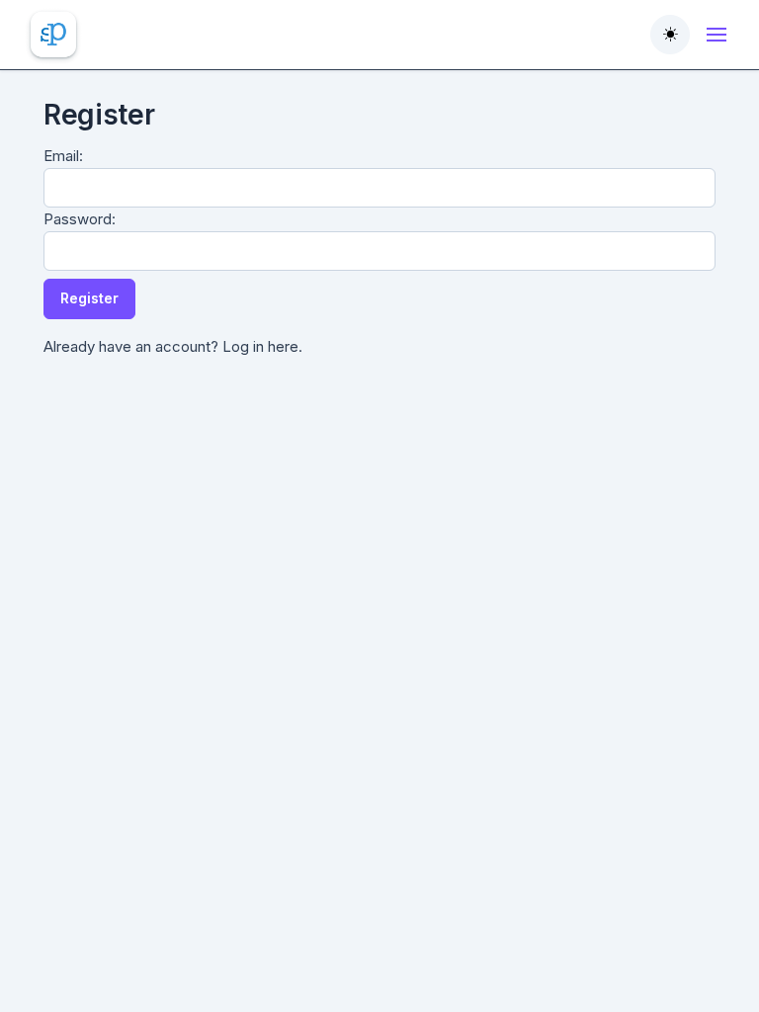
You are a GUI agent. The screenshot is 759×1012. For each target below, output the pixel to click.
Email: (63, 155)
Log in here (260, 346)
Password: (79, 219)
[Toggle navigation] (716, 34)
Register (89, 298)
